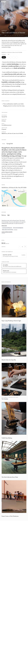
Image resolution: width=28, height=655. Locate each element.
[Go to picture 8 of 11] (17, 35)
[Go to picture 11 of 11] (23, 35)
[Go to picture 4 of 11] (10, 35)
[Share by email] (14, 57)
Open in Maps (21, 191)
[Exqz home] (3, 2)
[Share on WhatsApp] (11, 57)
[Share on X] (8, 57)
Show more (4, 225)
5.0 (8, 54)
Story (4, 57)
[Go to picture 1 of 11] (5, 35)
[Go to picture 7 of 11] (16, 35)
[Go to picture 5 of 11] (12, 35)
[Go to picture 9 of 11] (19, 35)
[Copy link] (16, 57)
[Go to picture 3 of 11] (8, 35)
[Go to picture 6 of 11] (14, 35)
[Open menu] (26, 2)
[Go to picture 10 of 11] (21, 35)
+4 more (15, 229)
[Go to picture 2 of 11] (7, 35)
